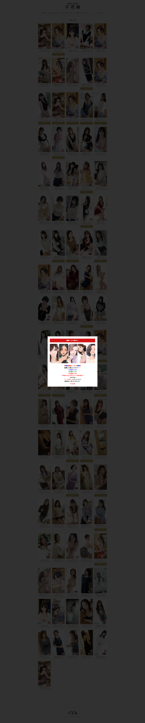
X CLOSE (72, 384)
